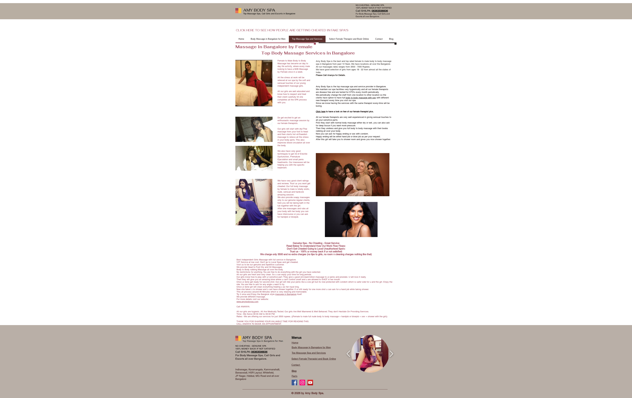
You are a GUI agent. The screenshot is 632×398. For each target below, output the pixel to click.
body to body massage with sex (361, 97)
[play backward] (348, 354)
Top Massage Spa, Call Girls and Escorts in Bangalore (269, 13)
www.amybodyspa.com (247, 301)
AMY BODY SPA (259, 10)
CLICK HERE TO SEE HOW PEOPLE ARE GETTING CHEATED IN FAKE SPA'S (292, 30)
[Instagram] (302, 382)
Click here (320, 111)
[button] (370, 354)
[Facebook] (294, 382)
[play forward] (391, 354)
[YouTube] (310, 382)
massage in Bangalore (285, 294)
